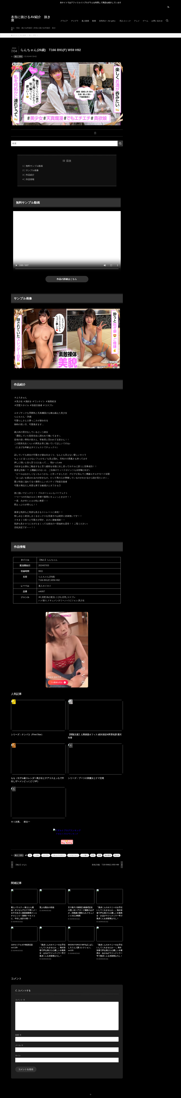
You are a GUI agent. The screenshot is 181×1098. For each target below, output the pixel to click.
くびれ (36, 855)
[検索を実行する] (120, 143)
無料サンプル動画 (34, 166)
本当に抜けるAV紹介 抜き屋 (31, 18)
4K (30, 855)
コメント (20, 1000)
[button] (38, 133)
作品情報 (30, 179)
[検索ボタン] (167, 20)
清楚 (99, 855)
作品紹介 (30, 175)
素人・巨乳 (18, 56)
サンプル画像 (32, 170)
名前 (18, 1035)
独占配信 (108, 855)
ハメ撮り (84, 855)
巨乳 (92, 855)
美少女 (116, 855)
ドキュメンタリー (58, 855)
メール (19, 1045)
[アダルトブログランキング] (67, 830)
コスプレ (46, 855)
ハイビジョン (73, 855)
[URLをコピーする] (95, 133)
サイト (18, 1056)
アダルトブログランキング (67, 834)
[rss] (168, 7)
